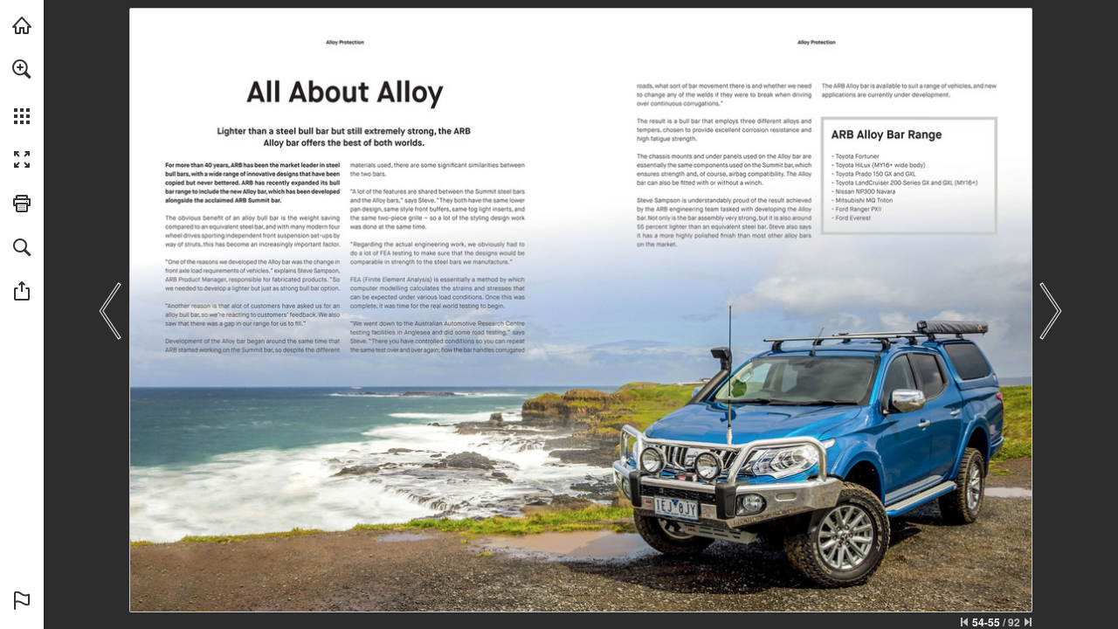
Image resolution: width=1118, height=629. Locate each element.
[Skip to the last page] (1028, 622)
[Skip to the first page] (964, 622)
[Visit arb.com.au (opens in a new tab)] (22, 25)
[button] (22, 69)
